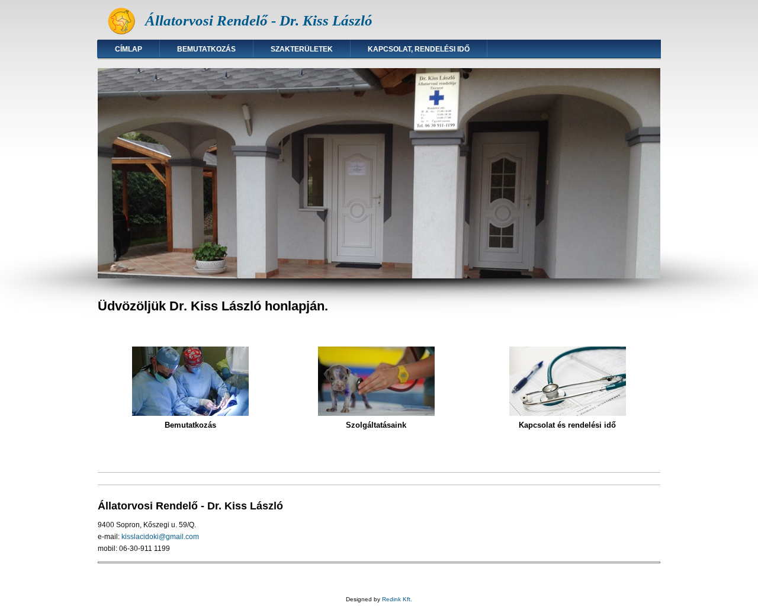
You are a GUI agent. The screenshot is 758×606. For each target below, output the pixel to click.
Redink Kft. (397, 599)
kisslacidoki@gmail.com (160, 537)
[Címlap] (121, 32)
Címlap (128, 49)
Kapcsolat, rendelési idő (419, 49)
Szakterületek (302, 49)
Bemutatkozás (206, 49)
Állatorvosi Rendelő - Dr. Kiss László (258, 20)
